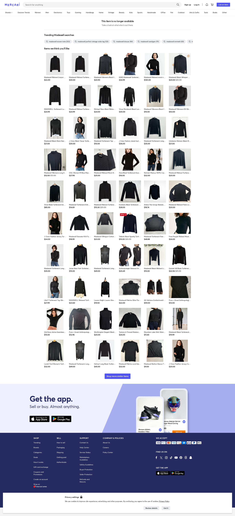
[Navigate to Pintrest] (180, 457)
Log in (196, 4)
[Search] (178, 4)
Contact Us (84, 442)
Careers (106, 447)
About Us (106, 442)
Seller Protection (86, 474)
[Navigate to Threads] (185, 457)
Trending (37, 442)
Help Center (84, 447)
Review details (151, 508)
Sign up (187, 4)
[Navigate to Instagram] (166, 457)
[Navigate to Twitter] (161, 457)
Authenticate (61, 462)
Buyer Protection (86, 469)
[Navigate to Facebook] (156, 457)
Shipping (60, 452)
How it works (38, 462)
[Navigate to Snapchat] (190, 457)
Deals (36, 457)
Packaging (61, 447)
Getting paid (61, 457)
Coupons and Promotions (39, 473)
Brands (36, 447)
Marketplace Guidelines (84, 458)
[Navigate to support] (158, 442)
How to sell (61, 442)
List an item (223, 4)
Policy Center (108, 452)
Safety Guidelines (86, 464)
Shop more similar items (118, 376)
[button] (206, 4)
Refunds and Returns (84, 480)
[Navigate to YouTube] (176, 457)
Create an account (41, 479)
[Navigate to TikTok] (171, 457)
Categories (38, 452)
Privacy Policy (164, 501)
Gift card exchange (41, 467)
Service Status (85, 452)
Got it (166, 508)
